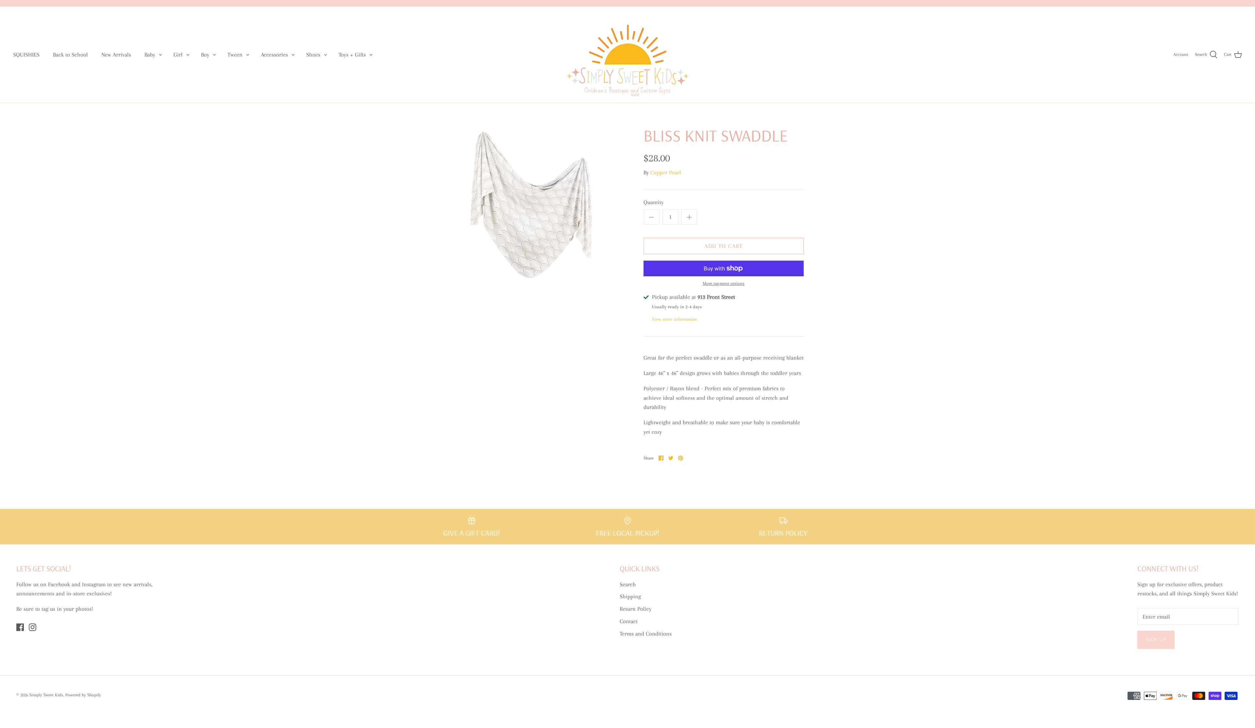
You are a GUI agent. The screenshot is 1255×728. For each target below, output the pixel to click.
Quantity (653, 202)
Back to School (70, 54)
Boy (205, 54)
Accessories (274, 54)
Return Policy (635, 609)
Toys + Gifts (352, 54)
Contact (629, 621)
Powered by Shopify (83, 694)
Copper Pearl (665, 172)
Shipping (630, 596)
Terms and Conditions (646, 633)
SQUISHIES (26, 54)
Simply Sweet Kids (46, 694)
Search (628, 584)
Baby (149, 54)
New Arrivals (116, 54)
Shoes (313, 54)
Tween (235, 54)
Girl (178, 54)
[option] (531, 206)
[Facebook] (20, 627)
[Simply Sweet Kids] (627, 54)
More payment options (724, 283)
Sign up (1156, 639)
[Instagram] (32, 627)
